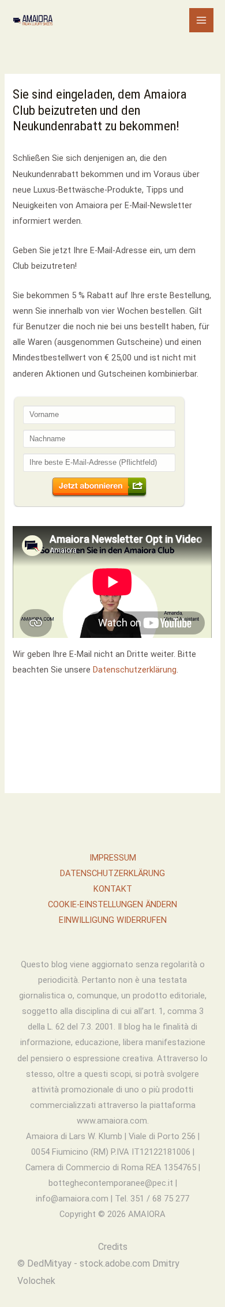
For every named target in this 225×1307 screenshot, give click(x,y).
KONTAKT (112, 889)
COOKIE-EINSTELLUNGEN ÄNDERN (112, 904)
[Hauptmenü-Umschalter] (201, 20)
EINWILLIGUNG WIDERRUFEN (113, 920)
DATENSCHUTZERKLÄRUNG (112, 873)
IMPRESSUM (112, 857)
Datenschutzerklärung (135, 669)
